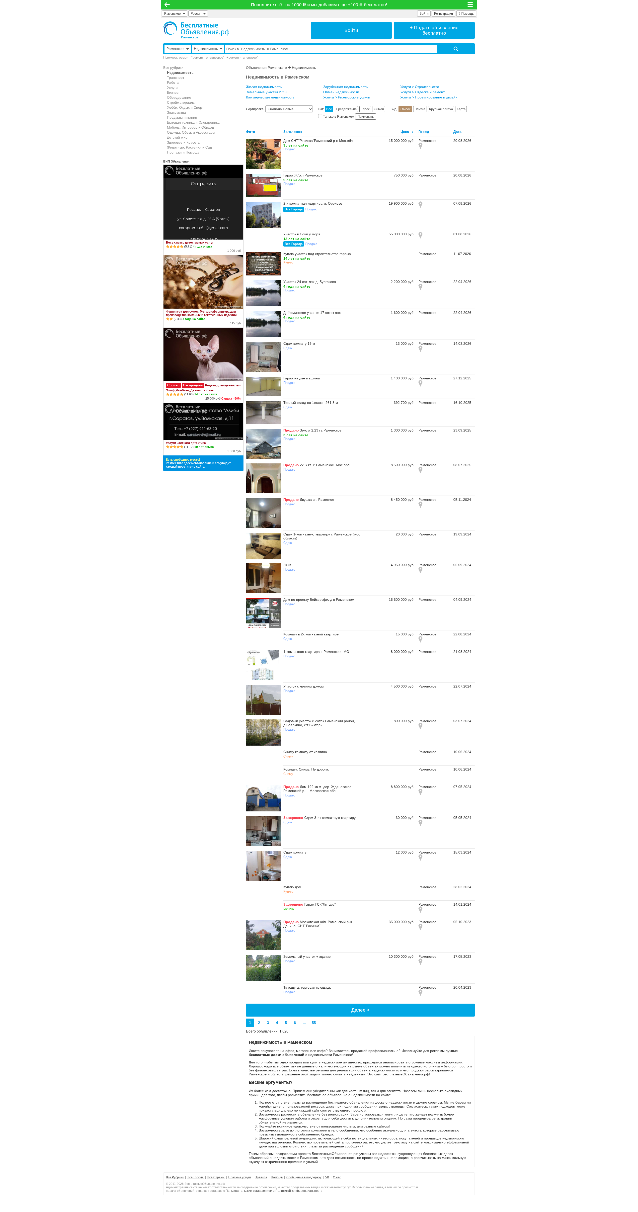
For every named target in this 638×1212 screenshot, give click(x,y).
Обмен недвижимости (341, 92)
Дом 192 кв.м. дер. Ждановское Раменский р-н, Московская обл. (317, 789)
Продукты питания (182, 117)
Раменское (172, 13)
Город (423, 132)
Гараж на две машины (301, 378)
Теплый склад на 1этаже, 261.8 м (310, 403)
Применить (365, 116)
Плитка (419, 109)
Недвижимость (180, 73)
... (304, 1023)
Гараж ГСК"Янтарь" (320, 904)
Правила (261, 1177)
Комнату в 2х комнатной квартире (311, 634)
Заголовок (292, 132)
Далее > (360, 1010)
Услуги (172, 87)
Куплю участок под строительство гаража (317, 254)
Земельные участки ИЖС (266, 92)
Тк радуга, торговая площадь (307, 987)
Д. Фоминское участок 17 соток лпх (312, 313)
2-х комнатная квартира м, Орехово (312, 203)
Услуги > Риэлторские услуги (346, 97)
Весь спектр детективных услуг (190, 242)
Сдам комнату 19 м (299, 344)
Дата (457, 132)
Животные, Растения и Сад (189, 147)
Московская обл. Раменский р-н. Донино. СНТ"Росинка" (318, 924)
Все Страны (216, 1177)
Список (405, 109)
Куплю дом (292, 887)
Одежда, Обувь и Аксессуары (191, 132)
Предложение (346, 109)
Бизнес (172, 92)
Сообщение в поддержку (303, 1177)
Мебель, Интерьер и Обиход (190, 127)
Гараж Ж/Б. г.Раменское (302, 175)
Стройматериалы (181, 102)
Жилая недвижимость (264, 87)
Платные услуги (239, 1177)
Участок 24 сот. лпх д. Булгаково (309, 282)
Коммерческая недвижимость (270, 97)
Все (329, 109)
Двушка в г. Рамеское (317, 500)
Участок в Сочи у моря (301, 234)
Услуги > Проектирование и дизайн (429, 97)
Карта (461, 109)
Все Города (294, 209)
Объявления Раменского (266, 68)
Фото (250, 132)
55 (314, 1023)
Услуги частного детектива (186, 443)
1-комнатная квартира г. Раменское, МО (316, 652)
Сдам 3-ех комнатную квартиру (330, 818)
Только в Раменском (338, 116)
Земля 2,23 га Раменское (320, 430)
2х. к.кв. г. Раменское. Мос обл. (325, 465)
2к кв (287, 565)
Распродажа (193, 385)
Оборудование (179, 97)
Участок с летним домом (303, 686)
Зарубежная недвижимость (345, 87)
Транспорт (175, 78)
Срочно (173, 385)
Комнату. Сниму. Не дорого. (306, 769)
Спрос (365, 109)
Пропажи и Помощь (183, 152)
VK (327, 1177)
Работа (173, 83)
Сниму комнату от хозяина (305, 752)
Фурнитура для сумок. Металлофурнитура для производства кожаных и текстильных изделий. (201, 313)
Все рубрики (173, 68)
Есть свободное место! (183, 459)
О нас (337, 1177)
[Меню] (470, 4)
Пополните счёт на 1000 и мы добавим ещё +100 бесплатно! (319, 4)
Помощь (277, 1177)
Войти (423, 13)
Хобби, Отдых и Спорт (185, 107)
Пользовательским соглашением (249, 1191)
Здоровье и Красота (183, 142)
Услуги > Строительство (419, 87)
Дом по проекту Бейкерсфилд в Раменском (318, 600)
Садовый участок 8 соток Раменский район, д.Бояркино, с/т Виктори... (319, 723)
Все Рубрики (175, 1177)
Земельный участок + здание (307, 956)
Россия (197, 13)
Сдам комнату (295, 852)
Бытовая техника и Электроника (193, 122)
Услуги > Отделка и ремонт (422, 92)
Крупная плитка (441, 109)
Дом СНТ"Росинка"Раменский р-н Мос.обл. (318, 141)
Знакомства (176, 112)
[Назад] (167, 4)
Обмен (379, 109)
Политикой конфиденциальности (298, 1191)
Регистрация (443, 13)
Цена (404, 132)
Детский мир (177, 137)
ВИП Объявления (176, 161)
